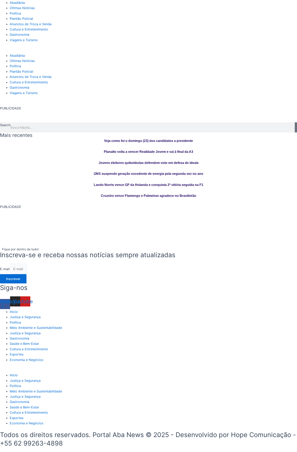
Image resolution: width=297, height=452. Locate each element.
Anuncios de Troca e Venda (31, 24)
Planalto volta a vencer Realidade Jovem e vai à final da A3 (148, 151)
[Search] (296, 127)
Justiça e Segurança (25, 317)
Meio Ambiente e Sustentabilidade (36, 328)
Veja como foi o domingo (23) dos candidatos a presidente (148, 141)
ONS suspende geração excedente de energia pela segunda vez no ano (148, 173)
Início (14, 312)
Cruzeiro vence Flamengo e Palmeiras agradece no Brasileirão (148, 195)
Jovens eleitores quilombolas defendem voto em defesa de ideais (149, 163)
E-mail (5, 269)
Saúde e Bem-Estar (24, 344)
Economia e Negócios (26, 360)
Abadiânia (17, 3)
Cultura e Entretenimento (29, 29)
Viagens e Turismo (24, 40)
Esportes (16, 354)
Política (15, 13)
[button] (148, 50)
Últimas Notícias (22, 8)
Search (5, 125)
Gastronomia (19, 35)
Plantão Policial (21, 19)
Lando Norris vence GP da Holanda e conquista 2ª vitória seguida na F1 (148, 185)
